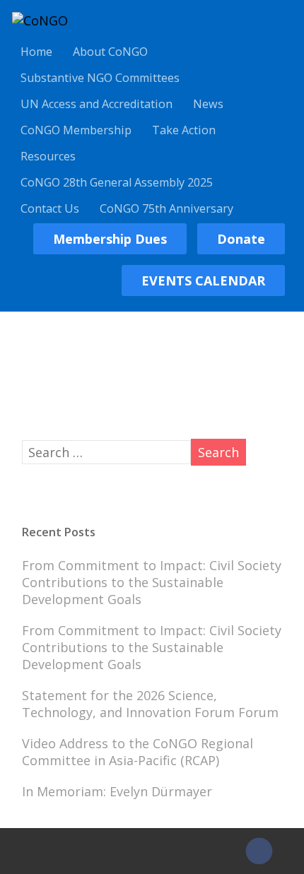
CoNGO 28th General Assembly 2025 (117, 182)
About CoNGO (110, 51)
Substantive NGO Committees (100, 77)
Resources (48, 156)
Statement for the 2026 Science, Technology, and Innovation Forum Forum (150, 704)
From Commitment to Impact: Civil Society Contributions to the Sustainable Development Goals (151, 582)
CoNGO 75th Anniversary (166, 208)
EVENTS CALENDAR (203, 280)
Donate (241, 238)
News (208, 104)
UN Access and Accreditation (97, 104)
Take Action (184, 130)
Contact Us (50, 208)
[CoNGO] (40, 20)
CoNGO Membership (76, 130)
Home (36, 51)
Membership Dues (110, 238)
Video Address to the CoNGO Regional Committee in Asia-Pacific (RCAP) (137, 752)
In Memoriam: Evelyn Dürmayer (117, 791)
